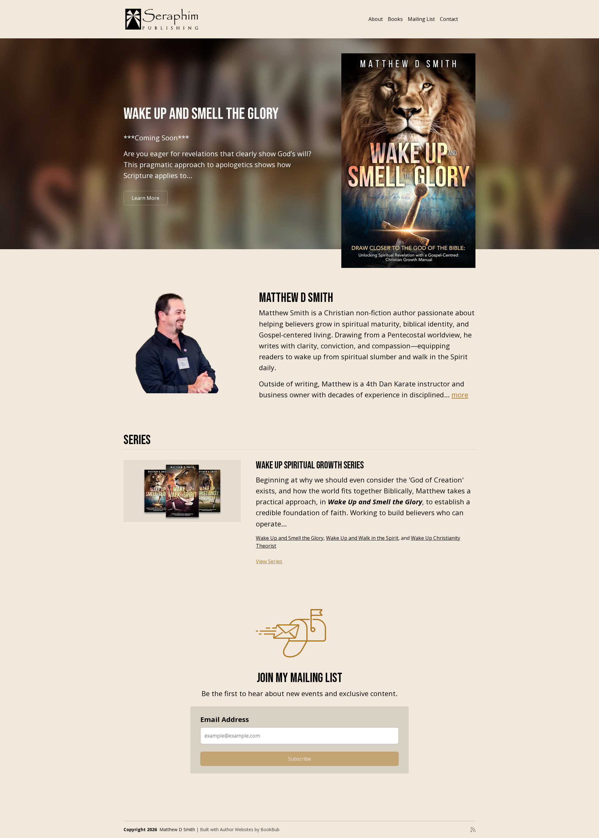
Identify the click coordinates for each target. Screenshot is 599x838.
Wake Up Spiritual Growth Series (310, 465)
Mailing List (421, 19)
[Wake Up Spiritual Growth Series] (182, 491)
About (375, 19)
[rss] (472, 829)
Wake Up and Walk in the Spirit (362, 538)
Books (395, 19)
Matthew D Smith (177, 829)
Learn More (145, 198)
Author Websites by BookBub (250, 829)
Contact (449, 19)
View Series (269, 561)
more (459, 394)
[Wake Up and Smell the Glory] (408, 160)
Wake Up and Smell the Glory (201, 114)
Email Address (224, 719)
